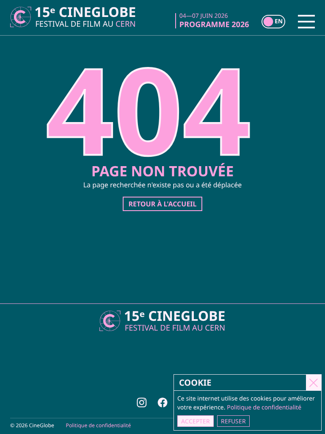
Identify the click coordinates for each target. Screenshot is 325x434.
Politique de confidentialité (98, 425)
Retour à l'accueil (162, 204)
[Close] (313, 382)
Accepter (195, 421)
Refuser (233, 421)
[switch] (273, 21)
